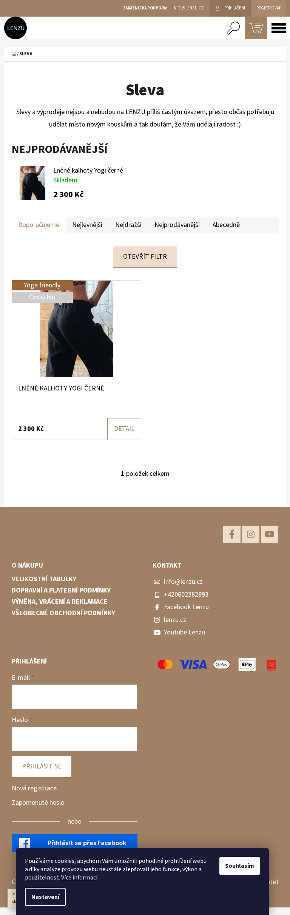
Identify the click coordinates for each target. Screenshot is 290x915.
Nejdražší (128, 225)
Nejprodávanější (177, 225)
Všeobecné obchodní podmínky (63, 613)
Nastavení (45, 897)
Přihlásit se (42, 766)
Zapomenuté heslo (38, 802)
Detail (124, 429)
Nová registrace (34, 788)
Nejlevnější (87, 225)
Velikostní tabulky (44, 579)
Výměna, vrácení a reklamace (60, 602)
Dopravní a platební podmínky (61, 590)
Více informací (79, 877)
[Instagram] (250, 534)
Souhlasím (239, 866)
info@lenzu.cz (183, 581)
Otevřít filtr (145, 256)
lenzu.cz (175, 620)
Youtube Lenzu (184, 632)
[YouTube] (269, 534)
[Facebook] (232, 534)
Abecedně (226, 225)
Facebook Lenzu (186, 607)
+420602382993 (186, 594)
